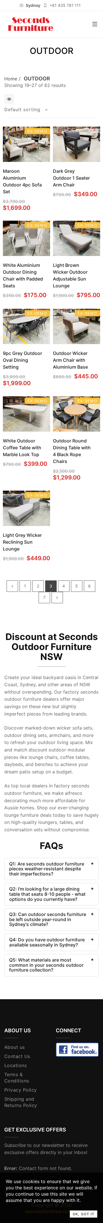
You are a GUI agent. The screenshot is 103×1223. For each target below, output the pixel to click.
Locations (15, 1065)
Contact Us (17, 1056)
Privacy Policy (20, 1090)
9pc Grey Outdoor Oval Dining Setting (22, 360)
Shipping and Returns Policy (20, 1102)
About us (14, 1047)
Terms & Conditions (16, 1078)
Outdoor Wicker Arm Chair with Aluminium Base (70, 360)
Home (10, 79)
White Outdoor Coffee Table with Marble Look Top (22, 447)
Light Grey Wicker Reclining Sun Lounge (22, 542)
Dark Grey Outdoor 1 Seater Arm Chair (71, 178)
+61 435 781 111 (65, 5)
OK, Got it (83, 1214)
